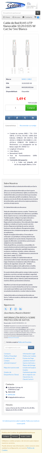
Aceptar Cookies (26, 436)
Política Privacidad (10, 356)
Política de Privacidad (13, 337)
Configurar (6, 436)
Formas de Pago (28, 358)
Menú (7, 17)
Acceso (17, 17)
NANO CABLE (27, 79)
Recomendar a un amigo (28, 125)
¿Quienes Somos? (29, 361)
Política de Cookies (29, 356)
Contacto (28, 17)
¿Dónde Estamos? (10, 363)
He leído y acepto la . (18, 342)
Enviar (31, 347)
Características (10, 125)
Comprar (31, 108)
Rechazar (15, 436)
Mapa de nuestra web (11, 368)
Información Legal (29, 354)
